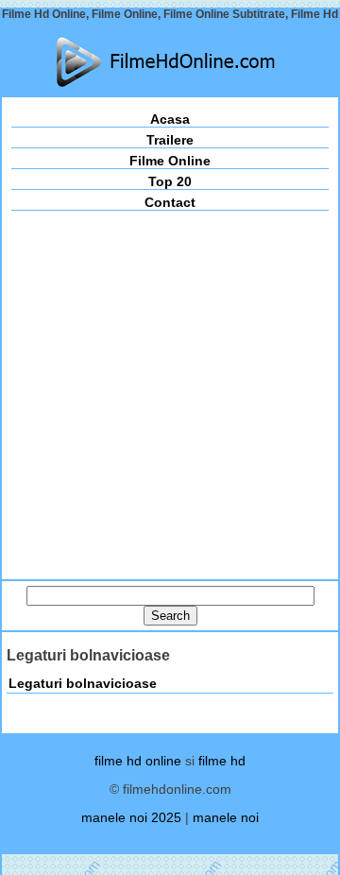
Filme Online (170, 160)
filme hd (222, 760)
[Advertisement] (170, 390)
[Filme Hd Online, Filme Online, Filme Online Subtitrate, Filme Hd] (170, 61)
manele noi (226, 817)
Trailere (170, 139)
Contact (170, 202)
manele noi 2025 (131, 817)
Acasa (170, 119)
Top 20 (170, 181)
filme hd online (137, 760)
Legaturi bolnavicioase (82, 683)
